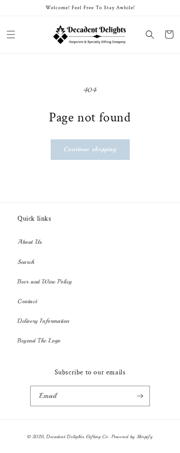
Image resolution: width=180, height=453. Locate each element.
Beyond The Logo (39, 340)
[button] (11, 34)
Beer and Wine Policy (44, 281)
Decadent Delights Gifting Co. (78, 436)
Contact (27, 301)
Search (26, 262)
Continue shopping (90, 149)
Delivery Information (43, 321)
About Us (29, 242)
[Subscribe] (139, 396)
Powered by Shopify (132, 436)
